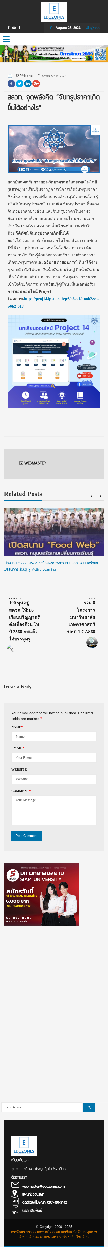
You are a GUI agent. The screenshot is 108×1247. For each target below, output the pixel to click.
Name (17, 727)
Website (19, 769)
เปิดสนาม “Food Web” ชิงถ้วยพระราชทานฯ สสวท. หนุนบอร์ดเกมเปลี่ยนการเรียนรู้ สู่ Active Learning (51, 566)
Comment (21, 791)
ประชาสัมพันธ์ (32, 1210)
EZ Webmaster (24, 76)
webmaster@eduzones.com (43, 1186)
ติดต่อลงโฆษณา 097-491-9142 (44, 1202)
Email (17, 748)
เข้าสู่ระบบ (93, 28)
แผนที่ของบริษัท (33, 1194)
